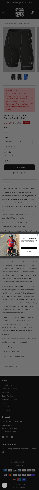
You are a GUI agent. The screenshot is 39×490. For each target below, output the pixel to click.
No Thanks (29, 251)
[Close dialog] (37, 235)
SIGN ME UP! (29, 248)
